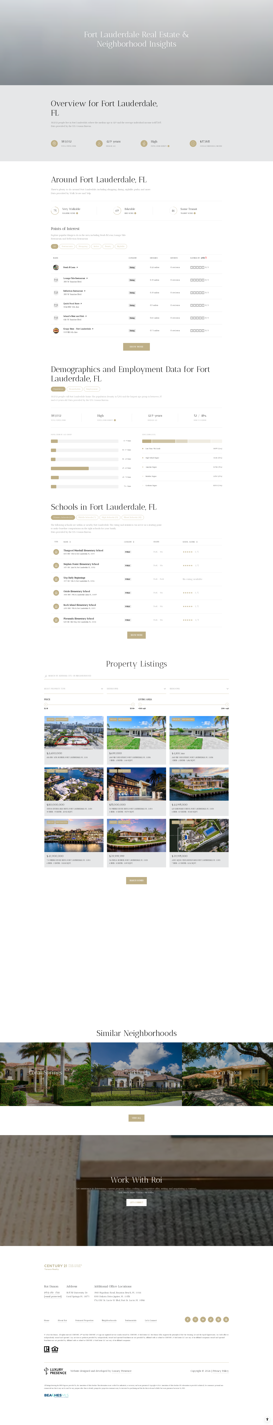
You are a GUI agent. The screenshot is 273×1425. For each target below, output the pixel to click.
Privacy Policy (221, 1370)
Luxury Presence (122, 1370)
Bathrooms (112, 689)
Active (97, 246)
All (55, 246)
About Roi (62, 1320)
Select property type (54, 689)
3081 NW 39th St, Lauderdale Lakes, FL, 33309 (80, 595)
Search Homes (136, 880)
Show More (136, 635)
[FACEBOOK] (188, 1319)
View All (136, 1118)
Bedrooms (175, 689)
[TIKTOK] (211, 1319)
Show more (136, 347)
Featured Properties (84, 1320)
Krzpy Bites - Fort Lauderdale (77, 329)
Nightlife (122, 246)
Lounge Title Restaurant (74, 278)
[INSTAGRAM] (195, 1319)
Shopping (84, 246)
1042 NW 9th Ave (71, 307)
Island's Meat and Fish (73, 316)
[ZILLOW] (226, 1319)
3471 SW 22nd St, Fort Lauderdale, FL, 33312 (79, 567)
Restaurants (68, 246)
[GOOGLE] (218, 1319)
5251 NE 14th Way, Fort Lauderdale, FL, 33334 (80, 622)
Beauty (109, 246)
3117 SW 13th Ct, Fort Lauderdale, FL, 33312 (79, 581)
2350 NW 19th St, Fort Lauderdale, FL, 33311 (79, 608)
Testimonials (130, 1320)
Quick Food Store (71, 303)
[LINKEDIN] (203, 1319)
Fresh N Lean (69, 267)
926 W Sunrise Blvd (72, 319)
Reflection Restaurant (73, 291)
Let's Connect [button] (136, 1202)
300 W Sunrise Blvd (72, 282)
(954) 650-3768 (52, 1292)
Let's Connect (151, 1320)
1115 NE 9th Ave (70, 332)
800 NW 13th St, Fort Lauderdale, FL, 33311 (79, 554)
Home (46, 1320)
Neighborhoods (109, 1320)
